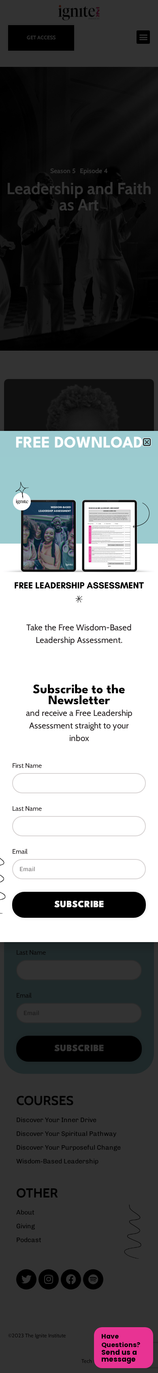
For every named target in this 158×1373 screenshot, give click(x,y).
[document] (79, 686)
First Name (27, 766)
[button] (147, 442)
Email (20, 851)
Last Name (27, 808)
